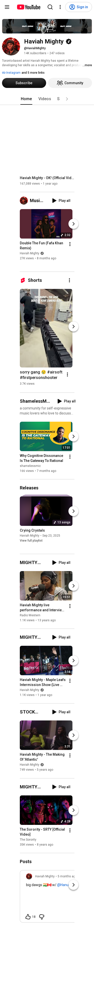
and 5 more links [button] (33, 72)
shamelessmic (30, 466)
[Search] (50, 7)
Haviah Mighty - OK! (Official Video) (47, 178)
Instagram (13, 72)
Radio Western (30, 615)
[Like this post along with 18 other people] (28, 917)
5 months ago (67, 876)
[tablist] (47, 99)
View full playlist (31, 540)
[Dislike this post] (42, 917)
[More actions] (70, 244)
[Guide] (7, 7)
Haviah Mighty (29, 253)
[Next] (73, 224)
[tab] (26, 99)
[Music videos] (25, 201)
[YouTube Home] (28, 7)
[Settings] (60, 7)
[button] (67, 99)
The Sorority (28, 839)
